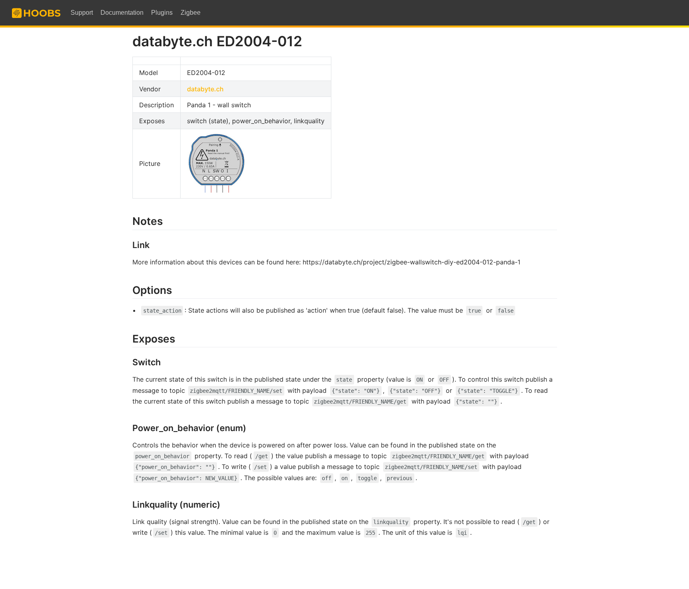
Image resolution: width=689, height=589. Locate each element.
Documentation (122, 12)
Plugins (162, 12)
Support (82, 12)
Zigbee (191, 12)
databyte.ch (205, 89)
